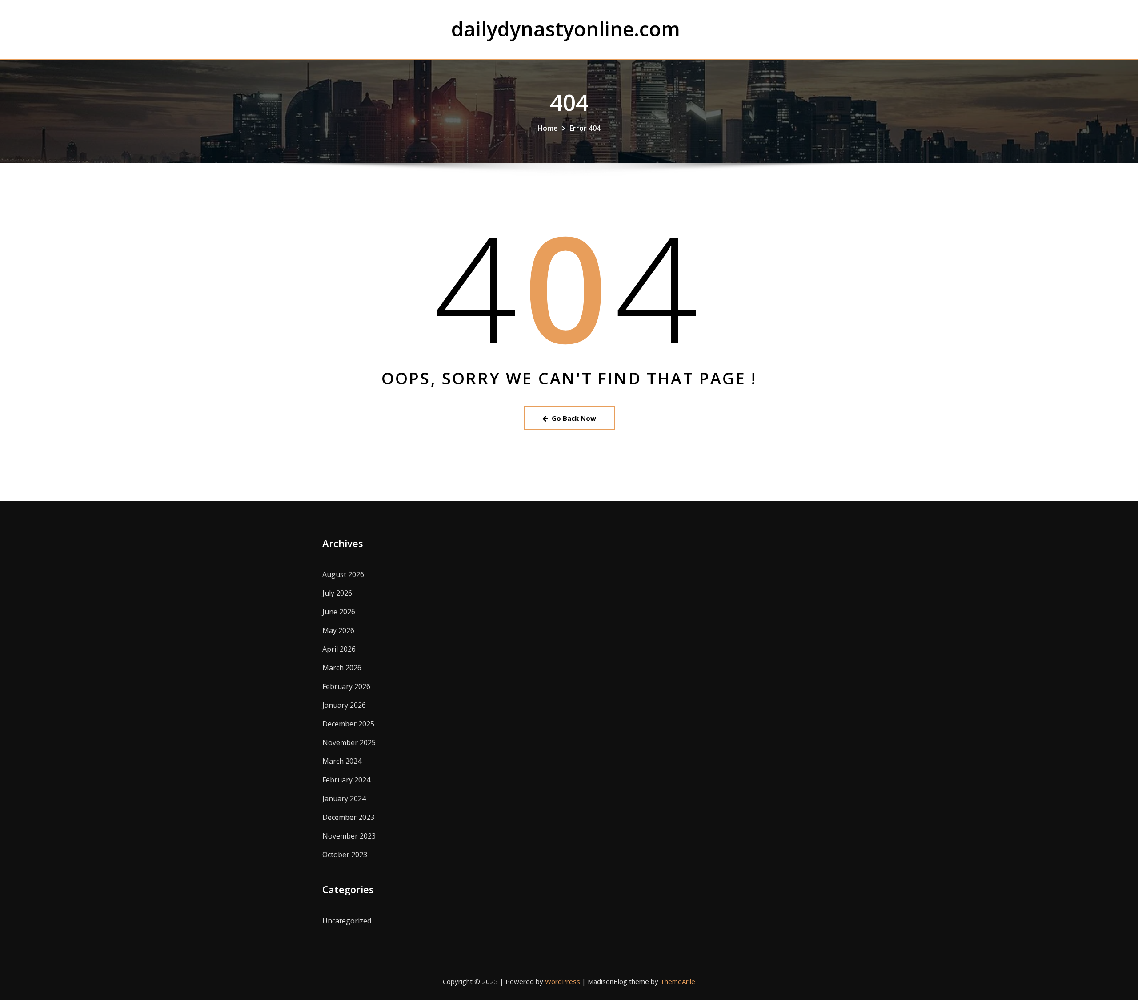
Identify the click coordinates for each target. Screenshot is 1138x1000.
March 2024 (341, 761)
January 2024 (344, 798)
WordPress (562, 981)
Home (547, 128)
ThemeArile (677, 981)
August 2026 (343, 574)
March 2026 (341, 668)
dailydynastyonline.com (565, 28)
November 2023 (349, 836)
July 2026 (337, 593)
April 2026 (339, 649)
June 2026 (338, 612)
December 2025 (348, 724)
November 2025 (349, 742)
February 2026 (346, 686)
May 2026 (338, 630)
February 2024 (346, 780)
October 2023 (344, 854)
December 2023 (348, 817)
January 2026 (344, 705)
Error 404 (585, 128)
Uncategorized (346, 921)
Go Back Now (574, 418)
